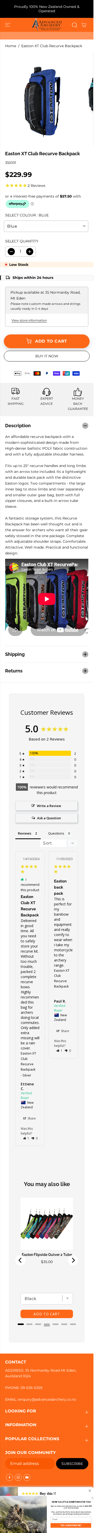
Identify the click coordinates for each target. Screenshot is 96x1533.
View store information (29, 320)
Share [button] (31, 1118)
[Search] (74, 25)
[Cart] (83, 25)
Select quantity (21, 241)
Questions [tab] (56, 833)
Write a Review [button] (49, 805)
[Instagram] (18, 1477)
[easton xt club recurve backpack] (43, 99)
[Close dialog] (92, 1498)
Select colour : (27, 215)
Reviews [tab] (24, 833)
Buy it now (46, 356)
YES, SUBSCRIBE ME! (70, 1525)
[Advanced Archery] (47, 25)
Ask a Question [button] (49, 818)
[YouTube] (27, 1477)
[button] (8, 25)
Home (10, 46)
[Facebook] (9, 1477)
